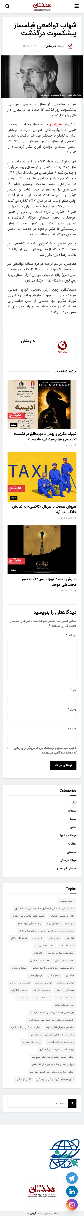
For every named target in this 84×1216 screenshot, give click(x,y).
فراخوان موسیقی (44, 983)
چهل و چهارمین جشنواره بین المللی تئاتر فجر (52, 1072)
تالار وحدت (38, 938)
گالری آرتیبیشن (24, 1079)
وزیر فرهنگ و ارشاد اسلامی (60, 1042)
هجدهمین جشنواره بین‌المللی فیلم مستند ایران (51, 1020)
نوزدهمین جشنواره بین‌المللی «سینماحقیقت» (52, 1013)
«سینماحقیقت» (66, 901)
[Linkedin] (72, 1191)
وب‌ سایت (70, 728)
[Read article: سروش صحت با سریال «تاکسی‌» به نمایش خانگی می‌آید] (42, 477)
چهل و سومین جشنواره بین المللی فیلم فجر (53, 1057)
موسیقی (71, 851)
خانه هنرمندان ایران (40, 961)
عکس (73, 827)
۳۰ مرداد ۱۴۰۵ (67, 445)
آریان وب (31, 1213)
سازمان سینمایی (18, 968)
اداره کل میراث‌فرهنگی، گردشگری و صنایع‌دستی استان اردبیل (44, 909)
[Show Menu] (77, 6)
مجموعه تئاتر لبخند (64, 998)
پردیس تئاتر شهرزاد (32, 1042)
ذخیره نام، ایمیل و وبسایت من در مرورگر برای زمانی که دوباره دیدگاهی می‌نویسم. (45, 750)
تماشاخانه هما (67, 946)
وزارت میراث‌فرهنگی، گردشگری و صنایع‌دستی (52, 1035)
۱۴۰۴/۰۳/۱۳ (29, 46)
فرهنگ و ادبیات (67, 835)
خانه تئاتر (38, 953)
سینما (13, 425)
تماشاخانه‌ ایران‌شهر (45, 946)
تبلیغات (72, 810)
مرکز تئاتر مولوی (42, 998)
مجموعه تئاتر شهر (41, 990)
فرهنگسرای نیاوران (65, 990)
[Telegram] (72, 1178)
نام (73, 689)
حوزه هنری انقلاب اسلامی (61, 953)
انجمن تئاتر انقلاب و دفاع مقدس (28, 916)
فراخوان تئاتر (36, 975)
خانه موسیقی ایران (64, 961)
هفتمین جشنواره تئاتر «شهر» (60, 1027)
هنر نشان (51, 46)
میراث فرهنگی (68, 860)
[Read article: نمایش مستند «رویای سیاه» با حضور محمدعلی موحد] (42, 549)
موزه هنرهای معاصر (64, 1005)
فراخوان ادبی (54, 975)
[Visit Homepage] (42, 6)
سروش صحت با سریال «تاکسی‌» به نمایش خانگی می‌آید (44, 509)
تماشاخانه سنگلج (19, 938)
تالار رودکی (54, 938)
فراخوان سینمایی (66, 983)
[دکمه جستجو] (7, 6)
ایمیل (71, 709)
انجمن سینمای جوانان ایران (60, 923)
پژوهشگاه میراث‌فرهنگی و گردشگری (56, 1050)
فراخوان (70, 975)
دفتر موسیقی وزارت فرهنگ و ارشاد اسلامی (53, 968)
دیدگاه (71, 635)
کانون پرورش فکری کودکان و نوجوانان (55, 1079)
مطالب (72, 843)
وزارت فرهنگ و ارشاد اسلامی (25, 1027)
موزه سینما (23, 998)
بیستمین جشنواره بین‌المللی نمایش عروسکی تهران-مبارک (46, 931)
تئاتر (74, 802)
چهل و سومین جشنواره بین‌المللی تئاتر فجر (53, 1064)
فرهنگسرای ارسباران (20, 983)
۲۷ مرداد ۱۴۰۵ (67, 590)
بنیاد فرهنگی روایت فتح (29, 923)
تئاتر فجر (69, 938)
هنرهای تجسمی (66, 868)
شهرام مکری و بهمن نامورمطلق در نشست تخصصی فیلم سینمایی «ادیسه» (45, 436)
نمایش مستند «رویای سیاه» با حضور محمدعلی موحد (49, 581)
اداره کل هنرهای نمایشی (62, 916)
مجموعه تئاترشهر (19, 990)
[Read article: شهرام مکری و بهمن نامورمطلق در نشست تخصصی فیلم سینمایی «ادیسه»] (42, 404)
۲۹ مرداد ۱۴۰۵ (67, 518)
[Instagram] (72, 1205)
